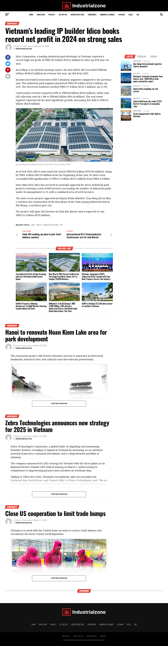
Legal (130, 14)
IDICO (39, 225)
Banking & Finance (107, 14)
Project (51, 14)
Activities (63, 14)
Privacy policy (91, 636)
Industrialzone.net (24, 49)
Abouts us (66, 636)
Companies (92, 14)
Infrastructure (77, 14)
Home (31, 14)
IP (61, 225)
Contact (103, 636)
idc (33, 225)
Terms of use (78, 636)
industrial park (51, 225)
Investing (41, 14)
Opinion (121, 14)
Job (137, 14)
